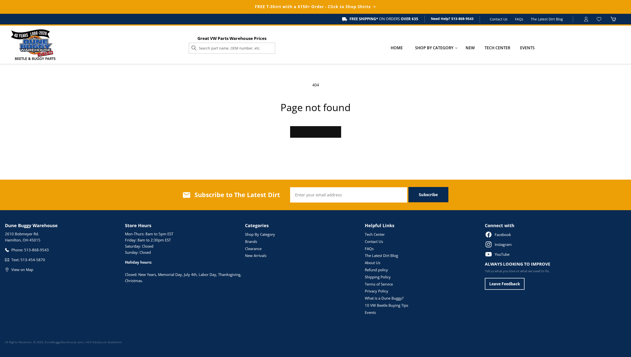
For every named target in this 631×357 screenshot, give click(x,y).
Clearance (253, 248)
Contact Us (499, 19)
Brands (251, 241)
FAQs (519, 19)
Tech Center (375, 234)
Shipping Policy (378, 276)
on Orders (384, 18)
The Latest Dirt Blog (547, 19)
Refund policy (376, 269)
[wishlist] (599, 19)
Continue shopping (316, 131)
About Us (372, 262)
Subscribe (428, 194)
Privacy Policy (376, 291)
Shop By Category (260, 234)
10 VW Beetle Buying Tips (386, 305)
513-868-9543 (461, 18)
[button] (434, 48)
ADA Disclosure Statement (104, 342)
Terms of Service (379, 284)
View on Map (22, 269)
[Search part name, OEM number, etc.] (194, 48)
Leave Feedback (504, 284)
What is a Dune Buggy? (384, 298)
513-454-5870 (32, 259)
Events (370, 312)
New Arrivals (255, 255)
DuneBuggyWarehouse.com (64, 342)
